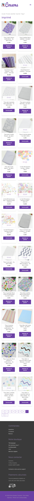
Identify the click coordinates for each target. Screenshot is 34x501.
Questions (11, 429)
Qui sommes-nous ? (13, 445)
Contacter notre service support (17, 469)
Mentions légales (12, 451)
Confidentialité (12, 447)
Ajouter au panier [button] (9, 46)
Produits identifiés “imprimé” (13, 14)
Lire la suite (25, 76)
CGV (9, 449)
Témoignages (12, 443)
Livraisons (11, 431)
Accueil (3, 14)
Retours (10, 433)
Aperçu (9, 34)
